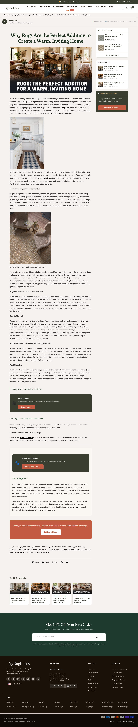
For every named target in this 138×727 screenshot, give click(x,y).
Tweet (47, 562)
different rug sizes (47, 547)
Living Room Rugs (107, 702)
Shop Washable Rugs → (32, 467)
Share (37, 562)
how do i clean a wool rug (64, 547)
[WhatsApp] (62, 562)
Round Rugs (74, 702)
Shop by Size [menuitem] (31, 6)
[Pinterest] (23, 679)
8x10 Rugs (9, 702)
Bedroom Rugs (122, 702)
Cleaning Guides (117, 687)
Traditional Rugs (107, 707)
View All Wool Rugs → (112, 55)
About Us (91, 669)
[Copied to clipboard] (67, 562)
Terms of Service (72, 644)
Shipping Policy (93, 683)
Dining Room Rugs (28, 707)
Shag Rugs (89, 707)
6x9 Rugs (57, 702)
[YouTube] (33, 679)
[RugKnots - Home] (12, 8)
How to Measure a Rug (119, 669)
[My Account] (127, 8)
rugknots (74, 550)
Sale (89, 550)
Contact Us (92, 691)
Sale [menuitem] (67, 10)
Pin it (56, 562)
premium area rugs (24, 550)
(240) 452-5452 (56, 669)
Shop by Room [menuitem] (72, 6)
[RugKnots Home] (25, 664)
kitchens (13, 550)
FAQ (89, 680)
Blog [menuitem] (111, 6)
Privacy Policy (60, 644)
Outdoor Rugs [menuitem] (101, 6)
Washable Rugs (122, 707)
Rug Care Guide (117, 683)
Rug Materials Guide (119, 680)
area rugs (18, 547)
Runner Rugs (90, 702)
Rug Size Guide (117, 672)
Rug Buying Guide (118, 676)
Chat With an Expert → (112, 108)
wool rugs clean (43, 552)
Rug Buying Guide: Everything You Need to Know (26, 15)
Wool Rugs (73, 707)
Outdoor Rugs (42, 707)
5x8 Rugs (41, 702)
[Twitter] (13, 679)
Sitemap (91, 676)
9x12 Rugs (25, 702)
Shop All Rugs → (26, 407)
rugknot (67, 550)
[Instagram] (18, 679)
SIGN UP (99, 637)
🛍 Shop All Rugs (50, 532)
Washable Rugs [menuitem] (86, 6)
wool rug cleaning (29, 552)
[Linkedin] (38, 679)
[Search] (123, 8)
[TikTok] (28, 679)
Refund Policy (31, 721)
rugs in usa (82, 550)
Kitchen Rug (80, 547)
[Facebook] (8, 679)
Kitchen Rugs (10, 707)
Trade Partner (93, 672)
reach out (74, 507)
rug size (52, 550)
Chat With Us (58, 686)
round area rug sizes (40, 550)
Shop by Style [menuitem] (45, 6)
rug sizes (59, 550)
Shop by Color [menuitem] (58, 6)
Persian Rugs (58, 707)
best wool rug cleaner (31, 547)
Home (6, 15)
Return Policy (92, 687)
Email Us (73, 686)
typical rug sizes (16, 552)
